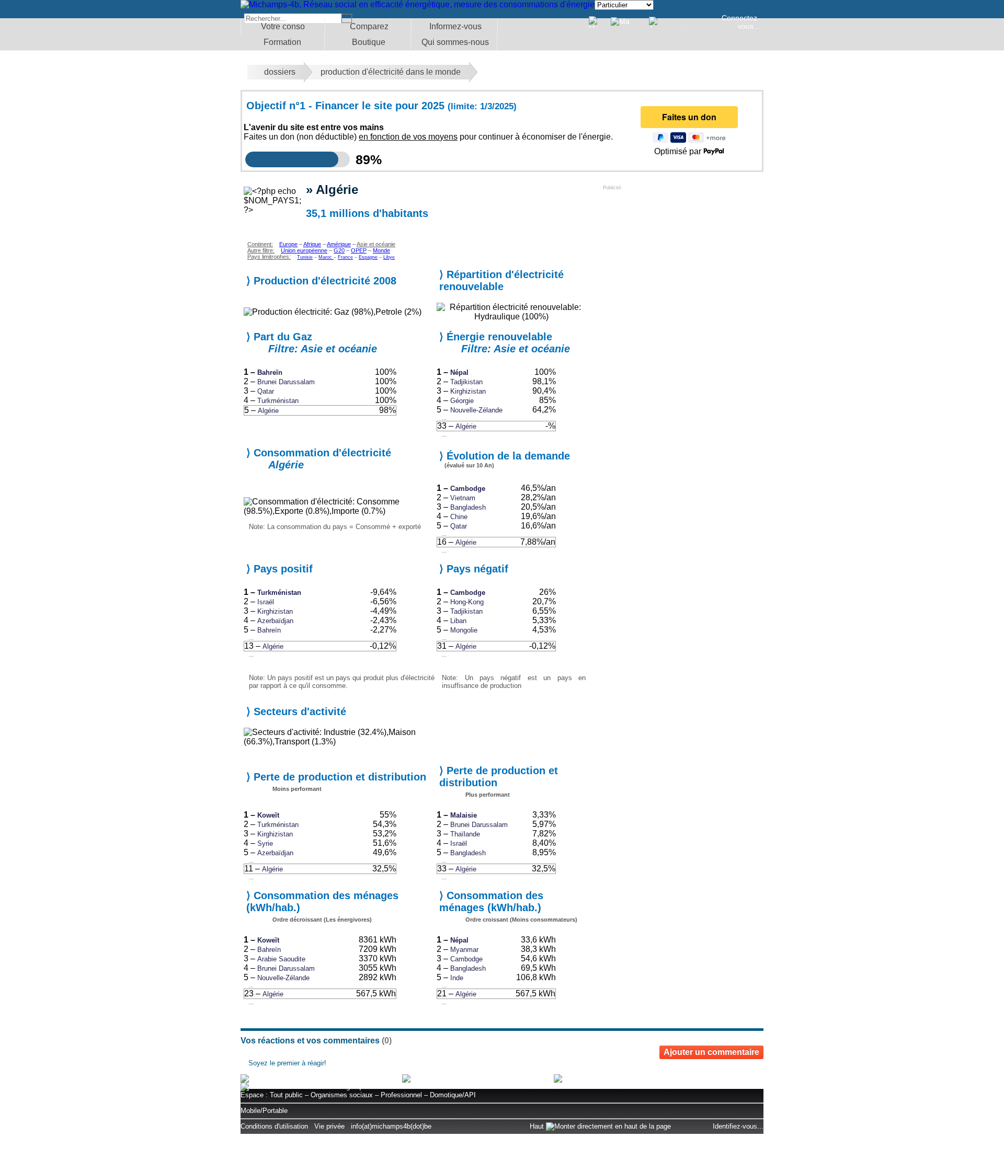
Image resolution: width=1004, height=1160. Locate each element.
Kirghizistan (468, 391)
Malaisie (463, 815)
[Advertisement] (681, 255)
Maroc (326, 257)
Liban (458, 621)
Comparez (369, 26)
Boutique (368, 42)
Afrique (312, 244)
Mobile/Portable (264, 1111)
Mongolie (463, 630)
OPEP (359, 250)
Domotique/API (453, 1095)
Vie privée (329, 1126)
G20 (339, 250)
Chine (458, 517)
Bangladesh (468, 507)
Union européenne (304, 250)
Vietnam (462, 498)
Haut (538, 1126)
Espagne (368, 257)
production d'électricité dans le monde (391, 71)
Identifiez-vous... (738, 1126)
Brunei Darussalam (286, 382)
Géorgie (462, 401)
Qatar (265, 391)
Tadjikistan (466, 382)
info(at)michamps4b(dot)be (391, 1126)
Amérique (339, 244)
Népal (459, 372)
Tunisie (305, 257)
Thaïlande (465, 834)
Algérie (268, 411)
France (345, 257)
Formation (282, 42)
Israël (265, 602)
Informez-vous (455, 26)
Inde (456, 978)
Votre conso (283, 26)
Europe (288, 244)
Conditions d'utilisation (274, 1126)
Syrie (265, 843)
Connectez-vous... (741, 22)
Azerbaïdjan (275, 621)
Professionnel (401, 1095)
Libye (389, 257)
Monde (381, 250)
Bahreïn (269, 372)
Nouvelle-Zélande (476, 410)
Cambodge (467, 488)
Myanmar (464, 950)
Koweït (268, 815)
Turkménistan (278, 401)
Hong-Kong (467, 602)
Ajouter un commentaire (711, 1052)
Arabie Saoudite (281, 959)
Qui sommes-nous (455, 42)
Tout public (286, 1095)
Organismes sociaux (342, 1095)
